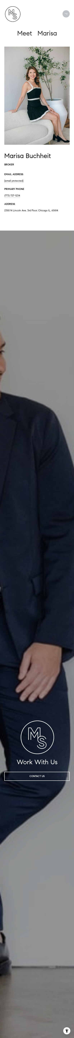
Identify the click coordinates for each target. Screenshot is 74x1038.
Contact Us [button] (37, 776)
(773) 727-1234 (12, 195)
